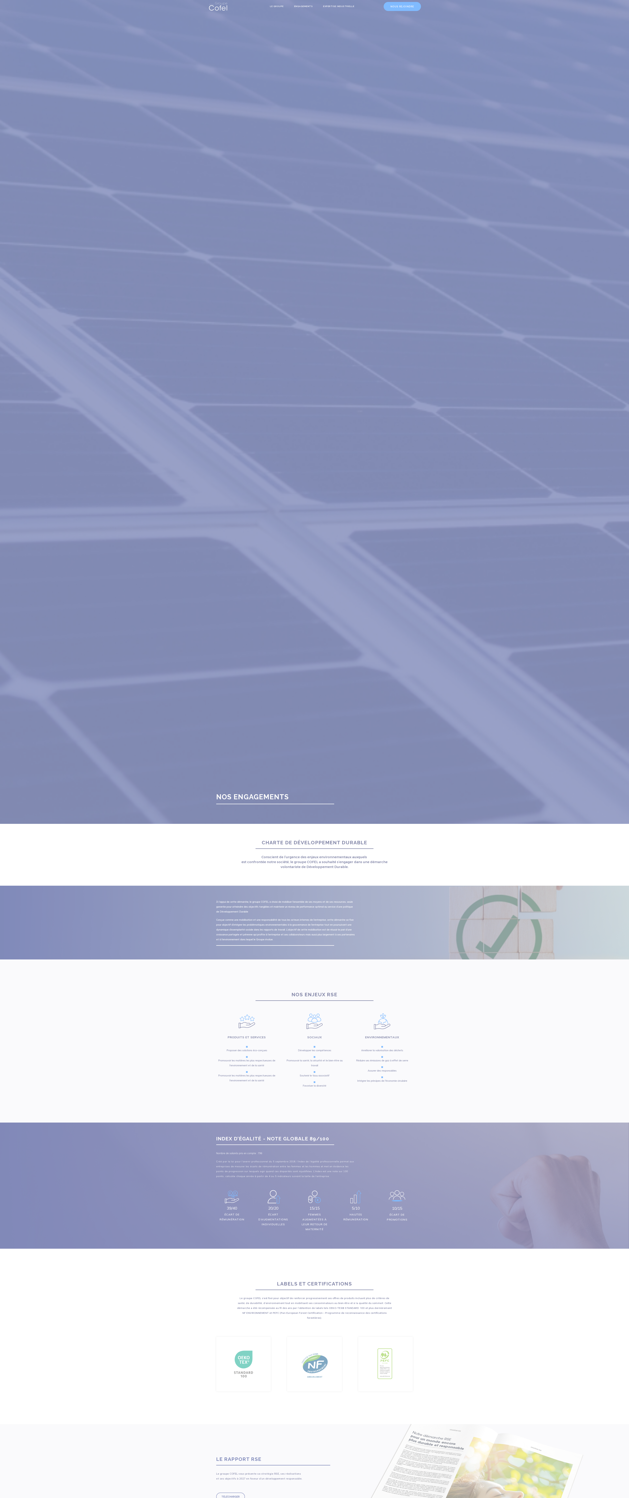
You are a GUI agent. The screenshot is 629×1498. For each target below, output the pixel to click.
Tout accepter (355, 734)
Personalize (273, 734)
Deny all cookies (314, 734)
